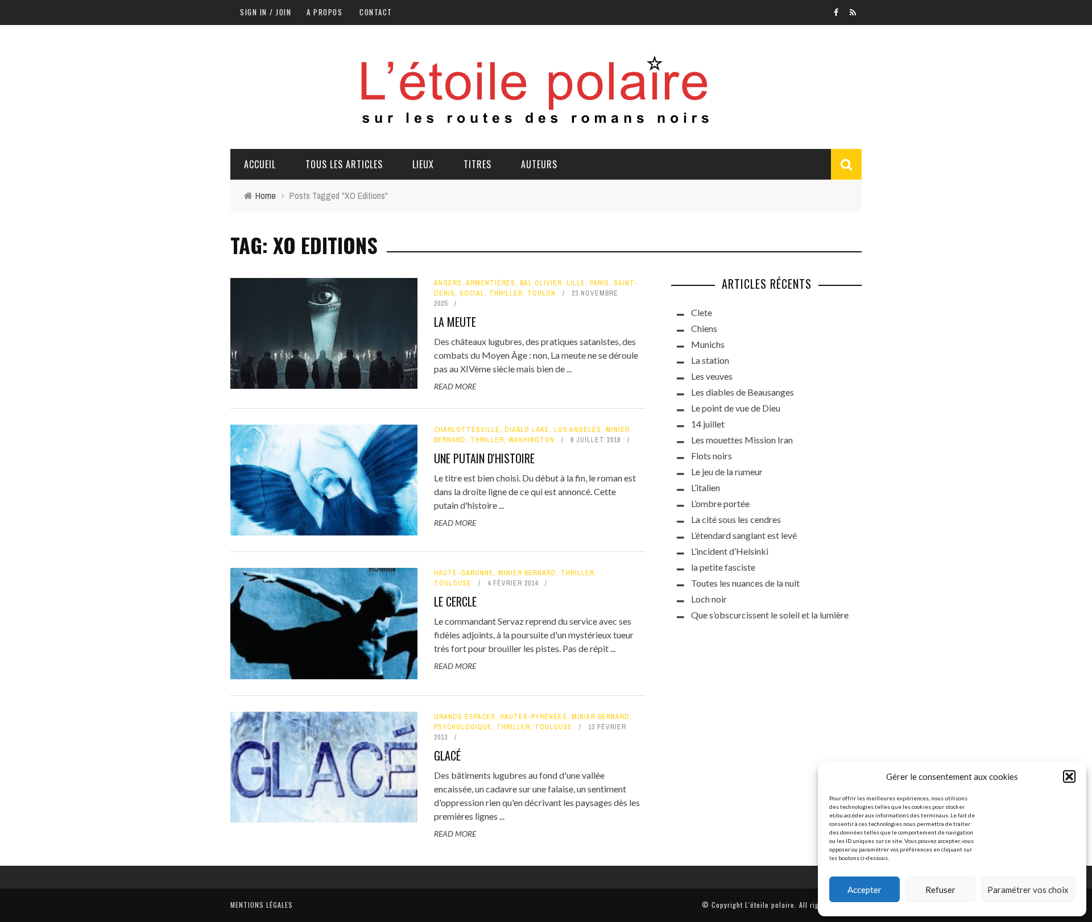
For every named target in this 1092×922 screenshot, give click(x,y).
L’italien (705, 487)
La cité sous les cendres (736, 519)
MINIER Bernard (527, 573)
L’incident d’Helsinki (729, 551)
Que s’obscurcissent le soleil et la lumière (770, 614)
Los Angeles (577, 429)
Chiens (704, 328)
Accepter (864, 889)
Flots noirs (711, 455)
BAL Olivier (541, 283)
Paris (599, 283)
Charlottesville (467, 429)
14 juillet (708, 423)
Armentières (490, 283)
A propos (324, 12)
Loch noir (709, 598)
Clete (701, 312)
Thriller (506, 293)
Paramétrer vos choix (1028, 889)
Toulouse (452, 583)
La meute (455, 321)
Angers (448, 283)
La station (710, 360)
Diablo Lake (526, 429)
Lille (575, 283)
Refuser (940, 889)
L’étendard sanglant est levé (744, 535)
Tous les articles (344, 164)
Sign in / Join (265, 12)
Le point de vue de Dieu (735, 407)
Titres (477, 164)
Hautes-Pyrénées (533, 716)
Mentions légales (261, 904)
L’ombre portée (720, 503)
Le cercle (455, 601)
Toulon (541, 293)
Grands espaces (464, 716)
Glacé (447, 755)
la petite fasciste (723, 567)
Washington (531, 440)
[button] (1069, 776)
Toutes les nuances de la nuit (745, 583)
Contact (375, 12)
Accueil (260, 164)
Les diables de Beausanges (742, 392)
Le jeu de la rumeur (727, 471)
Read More (455, 386)
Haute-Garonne (464, 573)
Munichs (708, 344)
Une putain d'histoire (484, 458)
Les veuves (712, 376)
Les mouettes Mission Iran (742, 439)
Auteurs (539, 164)
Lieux (423, 164)
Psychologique (463, 727)
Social (472, 293)
